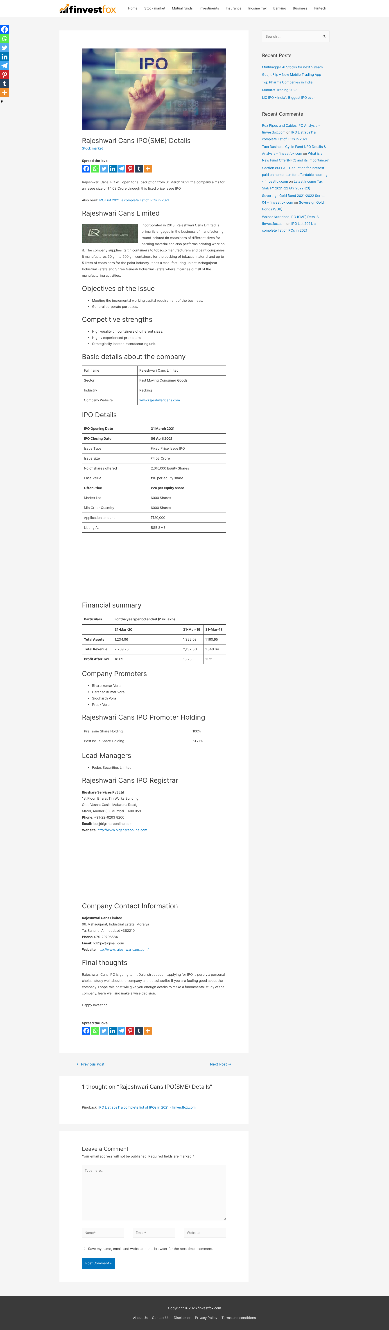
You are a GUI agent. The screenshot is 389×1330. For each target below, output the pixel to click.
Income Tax (257, 8)
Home (133, 8)
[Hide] (2, 101)
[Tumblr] (139, 169)
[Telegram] (121, 169)
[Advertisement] (154, 569)
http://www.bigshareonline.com (122, 830)
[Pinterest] (130, 169)
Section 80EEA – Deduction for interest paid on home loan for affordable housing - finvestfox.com (295, 175)
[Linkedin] (113, 169)
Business (300, 8)
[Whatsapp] (95, 169)
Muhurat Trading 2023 (280, 90)
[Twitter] (104, 169)
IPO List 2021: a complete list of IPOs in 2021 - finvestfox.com (147, 1107)
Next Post (220, 1064)
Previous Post (90, 1064)
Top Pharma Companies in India (287, 82)
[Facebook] (86, 169)
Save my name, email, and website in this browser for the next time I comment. (150, 1249)
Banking (279, 8)
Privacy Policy (206, 1318)
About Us (140, 1318)
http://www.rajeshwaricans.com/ (123, 949)
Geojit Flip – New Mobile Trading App (291, 74)
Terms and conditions (239, 1318)
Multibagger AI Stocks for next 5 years (292, 67)
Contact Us (161, 1318)
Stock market (154, 8)
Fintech (320, 8)
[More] (148, 169)
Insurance (234, 8)
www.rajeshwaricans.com (159, 400)
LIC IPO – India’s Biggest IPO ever (288, 97)
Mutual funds (182, 8)
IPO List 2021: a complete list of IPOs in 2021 (134, 200)
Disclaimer (182, 1318)
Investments (209, 8)
